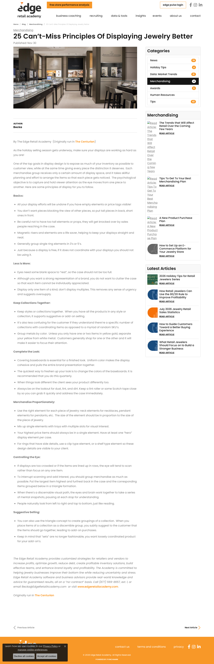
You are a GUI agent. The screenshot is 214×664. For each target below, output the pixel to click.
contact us (122, 647)
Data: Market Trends (172, 74)
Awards (172, 88)
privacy (179, 647)
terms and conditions (151, 647)
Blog (24, 24)
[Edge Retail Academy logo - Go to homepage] (34, 10)
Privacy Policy (50, 646)
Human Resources (162, 95)
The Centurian (85, 142)
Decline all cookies (24, 656)
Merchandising (35, 24)
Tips (172, 101)
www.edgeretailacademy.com (98, 587)
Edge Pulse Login (173, 5)
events (157, 16)
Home (15, 24)
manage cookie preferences (32, 649)
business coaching (68, 16)
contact (195, 16)
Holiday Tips (172, 67)
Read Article (166, 133)
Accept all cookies (46, 656)
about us (176, 16)
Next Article (191, 627)
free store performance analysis (69, 5)
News (172, 60)
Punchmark (112, 659)
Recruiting (96, 16)
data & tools (119, 16)
